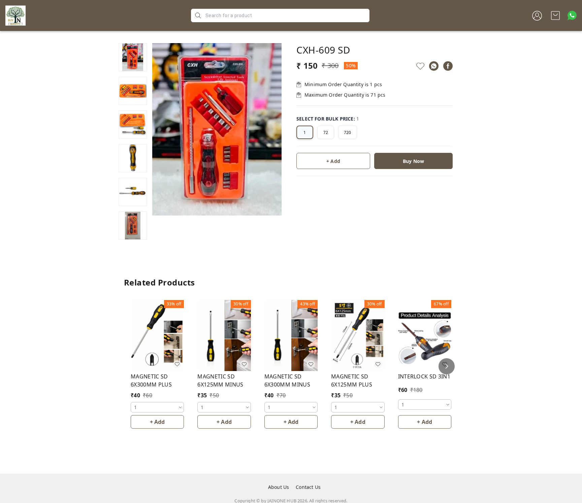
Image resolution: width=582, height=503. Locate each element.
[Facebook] (448, 66)
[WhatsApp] (434, 66)
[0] (555, 15)
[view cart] (555, 15)
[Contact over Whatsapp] (572, 15)
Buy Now (413, 161)
